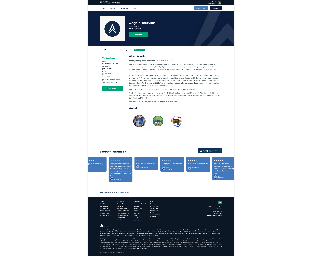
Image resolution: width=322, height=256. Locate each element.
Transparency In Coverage (155, 215)
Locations (136, 206)
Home (102, 50)
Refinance (113, 8)
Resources (124, 8)
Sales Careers (137, 218)
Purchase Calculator (123, 211)
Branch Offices (137, 208)
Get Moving (120, 206)
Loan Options (104, 206)
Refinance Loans (105, 211)
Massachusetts (117, 50)
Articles (119, 219)
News (135, 215)
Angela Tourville (212, 2)
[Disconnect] (224, 3)
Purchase (103, 8)
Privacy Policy (154, 206)
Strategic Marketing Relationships (122, 216)
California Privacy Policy (155, 211)
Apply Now (216, 8)
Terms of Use (154, 208)
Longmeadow (128, 50)
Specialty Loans (104, 213)
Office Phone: (106, 67)
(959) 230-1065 (107, 69)
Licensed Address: (107, 77)
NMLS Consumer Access (214, 215)
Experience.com (123, 192)
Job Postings (137, 220)
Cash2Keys (103, 204)
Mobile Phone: (106, 72)
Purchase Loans (105, 208)
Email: (104, 61)
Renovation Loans (105, 215)
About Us (136, 211)
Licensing (153, 204)
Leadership (136, 213)
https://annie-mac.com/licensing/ (138, 248)
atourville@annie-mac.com (110, 64)
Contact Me (120, 204)
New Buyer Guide (122, 208)
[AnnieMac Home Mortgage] (110, 2)
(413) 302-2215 (106, 74)
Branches (108, 50)
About (134, 8)
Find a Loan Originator (140, 204)
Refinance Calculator (123, 213)
